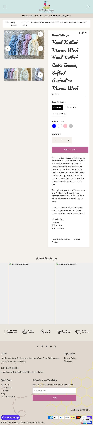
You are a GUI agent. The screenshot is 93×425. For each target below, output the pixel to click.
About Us (5, 384)
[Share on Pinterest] (86, 33)
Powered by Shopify (35, 422)
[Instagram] (42, 346)
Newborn (57, 107)
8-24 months (59, 113)
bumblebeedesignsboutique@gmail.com (24, 372)
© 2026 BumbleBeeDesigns (13, 422)
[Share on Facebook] (80, 33)
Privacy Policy (70, 358)
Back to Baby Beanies (61, 239)
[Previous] (8, 48)
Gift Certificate (8, 396)
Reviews (4, 390)
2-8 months (71, 107)
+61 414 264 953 (11, 368)
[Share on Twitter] (83, 33)
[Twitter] (46, 346)
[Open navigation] (4, 7)
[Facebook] (37, 346)
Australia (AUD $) (80, 410)
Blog (3, 393)
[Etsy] (55, 346)
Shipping (68, 361)
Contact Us (6, 387)
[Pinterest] (51, 346)
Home (6, 22)
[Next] (40, 48)
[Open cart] (88, 6)
